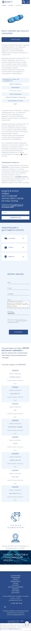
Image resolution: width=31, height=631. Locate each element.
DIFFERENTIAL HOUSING (15, 427)
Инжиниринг (15, 581)
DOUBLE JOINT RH (15, 460)
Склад (15, 583)
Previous (22, 567)
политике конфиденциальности (10, 629)
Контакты (15, 592)
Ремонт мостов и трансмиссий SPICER (15, 558)
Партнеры (15, 591)
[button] (24, 2)
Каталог (15, 585)
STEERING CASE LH (15, 377)
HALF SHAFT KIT (15, 393)
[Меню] (28, 2)
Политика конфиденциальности (15, 614)
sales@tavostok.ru (21, 177)
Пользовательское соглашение (15, 612)
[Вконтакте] (4, 606)
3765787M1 (15, 403)
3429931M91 (15, 420)
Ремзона (15, 589)
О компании (15, 575)
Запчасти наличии (15, 587)
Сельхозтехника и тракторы (15, 97)
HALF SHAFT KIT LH (15, 493)
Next (27, 567)
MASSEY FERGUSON (15, 84)
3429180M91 (15, 370)
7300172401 (15, 470)
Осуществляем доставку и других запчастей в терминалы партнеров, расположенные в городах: (15, 353)
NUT (15, 410)
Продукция (15, 577)
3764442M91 (15, 453)
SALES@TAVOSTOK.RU (15, 527)
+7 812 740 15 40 (15, 525)
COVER (15, 443)
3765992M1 (15, 387)
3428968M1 (15, 437)
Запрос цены (15, 39)
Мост (15, 104)
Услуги (15, 579)
